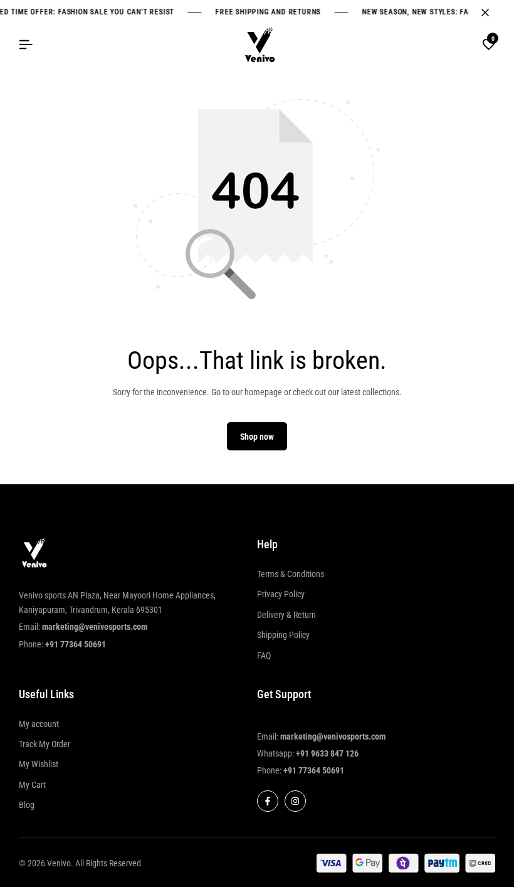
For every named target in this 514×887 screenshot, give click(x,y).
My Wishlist (38, 764)
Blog (26, 805)
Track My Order (44, 744)
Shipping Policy (283, 635)
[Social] (267, 801)
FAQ (264, 656)
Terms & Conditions (290, 574)
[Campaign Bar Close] (491, 12)
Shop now (257, 437)
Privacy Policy (281, 594)
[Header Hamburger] (26, 45)
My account (39, 724)
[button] (489, 45)
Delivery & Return (286, 615)
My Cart (32, 785)
